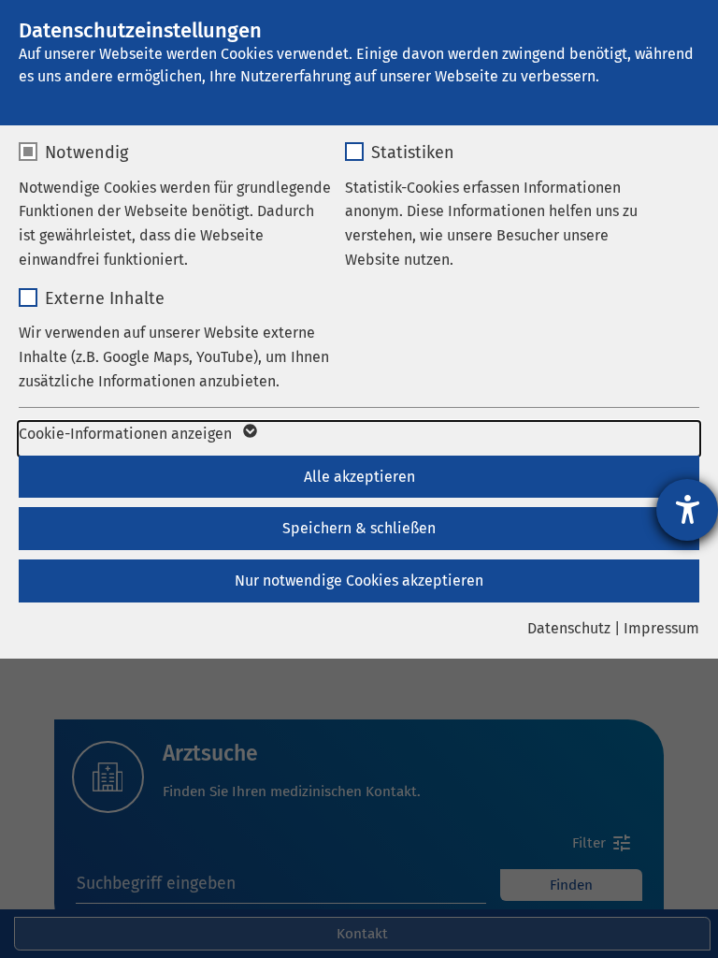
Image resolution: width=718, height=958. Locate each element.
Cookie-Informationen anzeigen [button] (127, 434)
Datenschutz (568, 628)
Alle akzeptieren (359, 477)
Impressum (661, 628)
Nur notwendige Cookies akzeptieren (359, 580)
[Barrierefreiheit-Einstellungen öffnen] (687, 510)
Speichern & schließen (359, 528)
